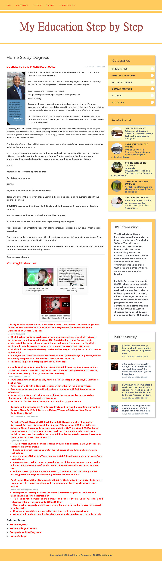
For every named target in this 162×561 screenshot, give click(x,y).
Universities (120, 68)
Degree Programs (123, 75)
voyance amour (67, 5)
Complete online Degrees (25, 532)
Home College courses (23, 528)
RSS (95, 555)
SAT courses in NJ (135, 128)
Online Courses (122, 82)
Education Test (122, 89)
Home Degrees (18, 524)
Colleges (118, 102)
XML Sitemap (105, 555)
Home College (18, 536)
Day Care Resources (136, 197)
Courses (117, 95)
